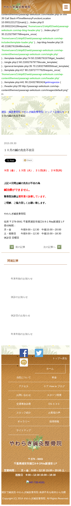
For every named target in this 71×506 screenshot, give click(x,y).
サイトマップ (23, 430)
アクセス (23, 386)
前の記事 (20, 247)
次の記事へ (49, 247)
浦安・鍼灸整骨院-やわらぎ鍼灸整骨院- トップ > (28, 112)
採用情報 (54, 421)
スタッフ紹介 (23, 412)
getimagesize (52, 82)
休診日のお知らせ (20, 315)
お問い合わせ (23, 395)
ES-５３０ (54, 404)
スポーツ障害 (54, 395)
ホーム (50, 368)
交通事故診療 (23, 404)
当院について (23, 377)
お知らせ (59, 112)
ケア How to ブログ (54, 386)
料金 (54, 377)
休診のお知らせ (19, 297)
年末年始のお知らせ (22, 278)
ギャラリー (24, 421)
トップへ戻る (60, 358)
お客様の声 (54, 412)
